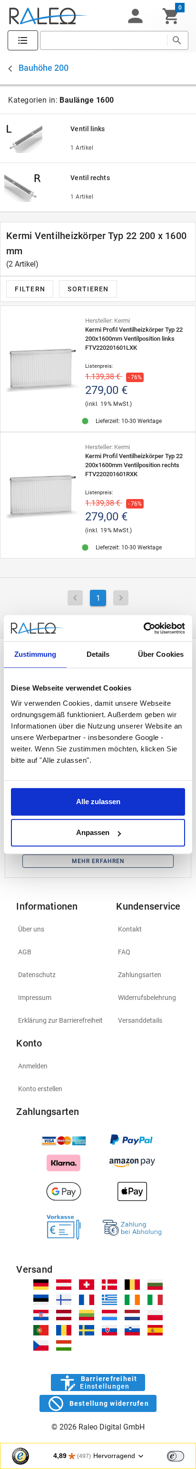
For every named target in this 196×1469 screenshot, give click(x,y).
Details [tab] (98, 654)
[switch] (175, 1456)
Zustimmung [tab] (35, 654)
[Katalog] (23, 40)
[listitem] (60, 929)
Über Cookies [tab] (161, 654)
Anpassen (92, 832)
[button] (135, 16)
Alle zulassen (98, 801)
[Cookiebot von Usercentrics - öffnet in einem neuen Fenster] (143, 628)
